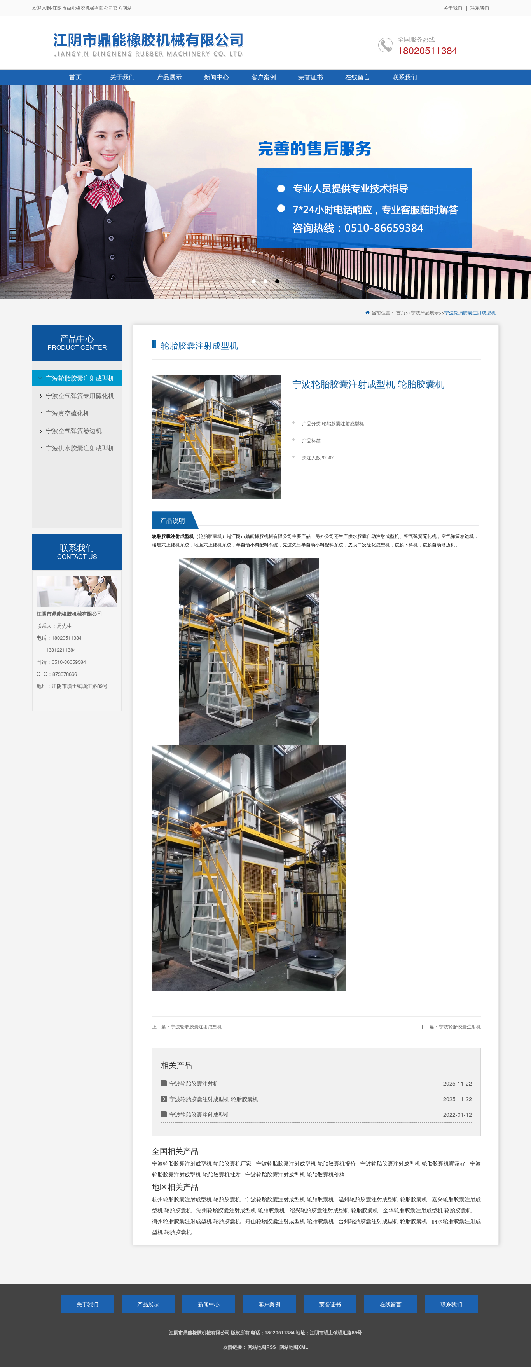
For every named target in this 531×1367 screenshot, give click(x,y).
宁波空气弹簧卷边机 (74, 430)
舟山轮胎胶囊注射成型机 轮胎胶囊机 (289, 1221)
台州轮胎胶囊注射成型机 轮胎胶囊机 (383, 1221)
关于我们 (453, 7)
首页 (400, 313)
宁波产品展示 (425, 313)
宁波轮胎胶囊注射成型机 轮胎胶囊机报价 (306, 1163)
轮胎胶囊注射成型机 (343, 423)
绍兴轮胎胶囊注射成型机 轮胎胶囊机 (334, 1210)
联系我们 (479, 7)
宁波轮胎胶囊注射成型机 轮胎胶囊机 (213, 1099)
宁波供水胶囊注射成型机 (80, 447)
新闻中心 (209, 1304)
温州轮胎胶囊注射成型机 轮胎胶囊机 (383, 1199)
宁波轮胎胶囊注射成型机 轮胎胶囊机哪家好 (412, 1163)
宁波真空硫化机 (67, 413)
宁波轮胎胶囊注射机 (460, 1027)
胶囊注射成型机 (177, 536)
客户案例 (269, 1304)
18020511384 (428, 50)
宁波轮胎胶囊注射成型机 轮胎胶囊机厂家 (202, 1163)
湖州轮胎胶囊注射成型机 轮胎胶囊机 (240, 1210)
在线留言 (391, 1304)
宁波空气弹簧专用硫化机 (80, 395)
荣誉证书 (330, 1304)
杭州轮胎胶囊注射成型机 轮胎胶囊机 (196, 1199)
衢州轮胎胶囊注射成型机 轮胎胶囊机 (196, 1221)
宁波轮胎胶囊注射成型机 (470, 313)
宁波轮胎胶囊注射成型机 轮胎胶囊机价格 (295, 1174)
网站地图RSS (262, 1346)
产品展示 (148, 1304)
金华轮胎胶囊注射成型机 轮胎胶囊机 (427, 1210)
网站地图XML (293, 1346)
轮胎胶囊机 (210, 536)
